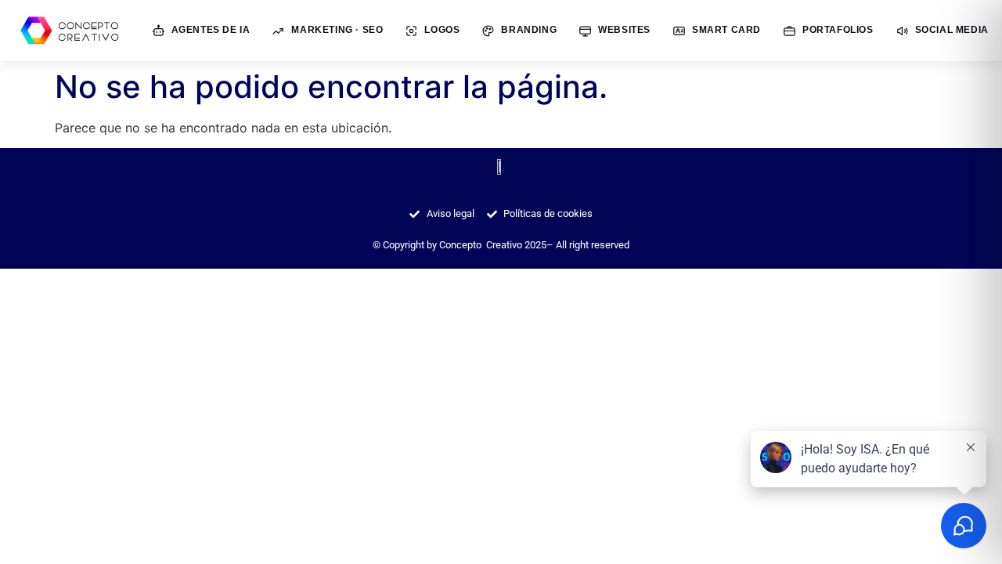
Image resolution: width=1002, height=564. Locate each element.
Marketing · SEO (337, 29)
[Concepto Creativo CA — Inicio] (71, 30)
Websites (624, 29)
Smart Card (726, 29)
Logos (442, 29)
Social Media (952, 29)
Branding (529, 29)
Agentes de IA (210, 29)
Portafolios (838, 29)
